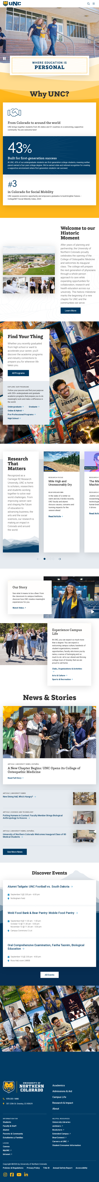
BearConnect (58, 1137)
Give (75, 1075)
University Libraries (61, 1122)
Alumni (6, 1130)
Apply (15, 1069)
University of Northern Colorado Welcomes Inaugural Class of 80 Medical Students (34, 835)
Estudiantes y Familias (13, 1137)
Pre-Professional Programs (21, 414)
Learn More (70, 310)
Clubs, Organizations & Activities (67, 669)
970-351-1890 (12, 1099)
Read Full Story (14, 778)
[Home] (12, 3)
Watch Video (18, 608)
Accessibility (81, 1168)
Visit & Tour (35, 1069)
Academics (58, 1085)
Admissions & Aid (62, 1091)
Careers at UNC (59, 1141)
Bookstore (57, 1130)
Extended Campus (60, 1134)
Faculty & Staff (9, 1126)
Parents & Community (13, 1134)
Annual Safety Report (62, 1168)
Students (7, 1122)
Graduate (33, 407)
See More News (14, 852)
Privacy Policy (33, 1168)
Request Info (18, 1078)
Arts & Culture (58, 675)
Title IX (46, 1168)
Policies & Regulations (13, 1168)
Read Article (55, 516)
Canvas (6, 1146)
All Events (49, 975)
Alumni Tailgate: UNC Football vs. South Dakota (38, 886)
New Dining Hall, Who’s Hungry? (18, 796)
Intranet (6, 1154)
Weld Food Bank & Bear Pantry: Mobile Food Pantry (41, 913)
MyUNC (6, 1150)
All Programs (18, 373)
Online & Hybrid (15, 411)
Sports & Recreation (61, 679)
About (55, 1108)
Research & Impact (62, 1102)
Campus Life (59, 1097)
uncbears (56, 1126)
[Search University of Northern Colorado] (88, 3)
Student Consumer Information (66, 1145)
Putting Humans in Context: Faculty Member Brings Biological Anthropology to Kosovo (33, 816)
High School (13, 418)
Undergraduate (15, 407)
